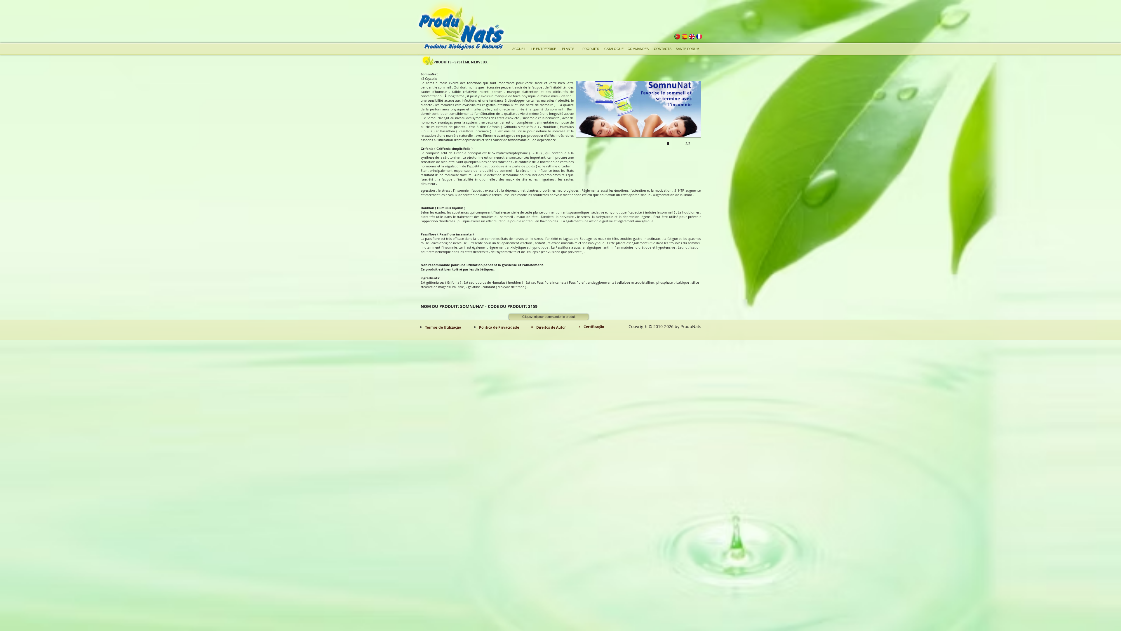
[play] (669, 159)
